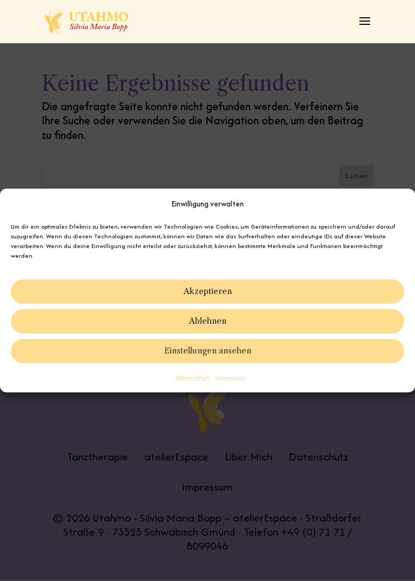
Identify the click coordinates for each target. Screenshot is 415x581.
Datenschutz (193, 377)
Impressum (230, 377)
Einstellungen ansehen (207, 351)
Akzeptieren (208, 291)
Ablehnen (207, 321)
